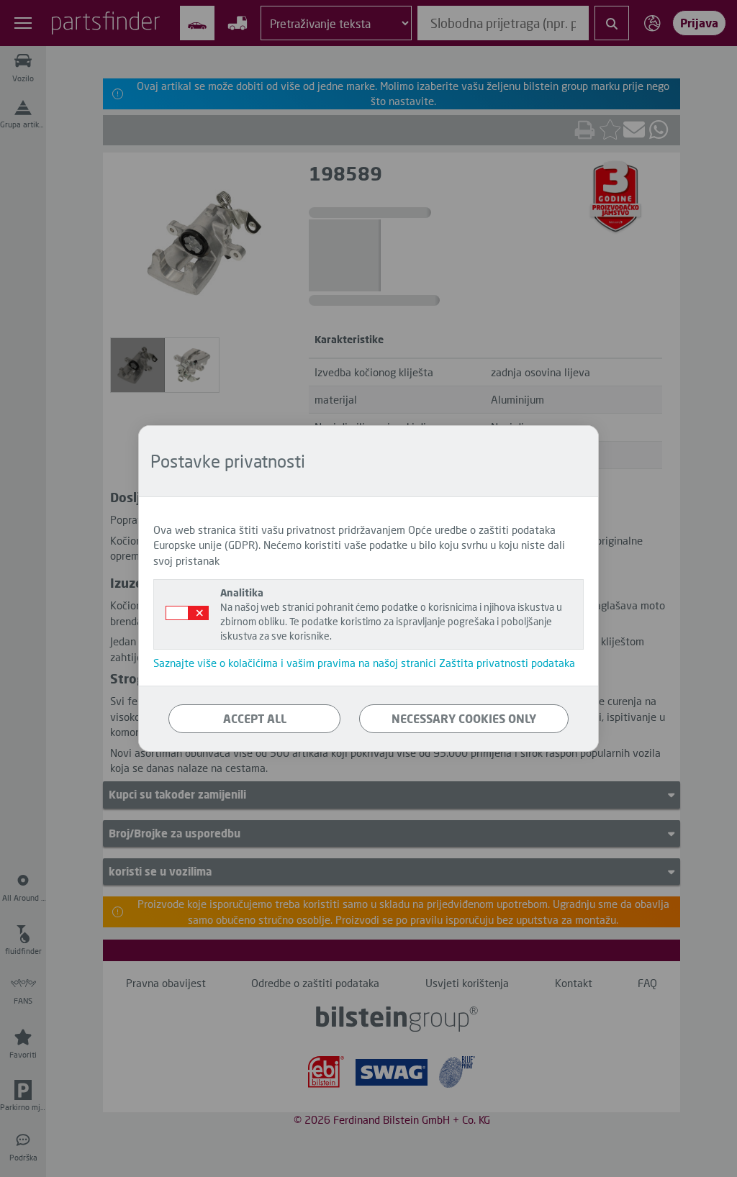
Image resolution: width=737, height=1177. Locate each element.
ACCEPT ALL (254, 718)
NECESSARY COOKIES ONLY (464, 718)
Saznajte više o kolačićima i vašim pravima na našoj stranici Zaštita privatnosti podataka (364, 662)
